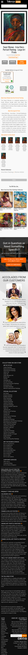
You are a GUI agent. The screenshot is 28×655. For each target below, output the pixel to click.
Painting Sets (7, 429)
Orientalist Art (7, 380)
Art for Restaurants (8, 452)
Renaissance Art (8, 385)
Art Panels (6, 393)
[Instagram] (23, 639)
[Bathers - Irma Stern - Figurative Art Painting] (20, 200)
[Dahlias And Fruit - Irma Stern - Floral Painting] (20, 219)
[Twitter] (19, 639)
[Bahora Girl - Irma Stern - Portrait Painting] (6, 199)
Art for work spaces (9, 456)
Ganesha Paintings (8, 401)
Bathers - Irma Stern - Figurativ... (19, 209)
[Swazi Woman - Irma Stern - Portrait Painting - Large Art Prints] (14, 27)
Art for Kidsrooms (8, 448)
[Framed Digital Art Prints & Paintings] (1, 540)
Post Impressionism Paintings (11, 383)
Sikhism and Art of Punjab (10, 434)
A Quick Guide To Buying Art (3, 623)
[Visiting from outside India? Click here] (20, 471)
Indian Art (6, 373)
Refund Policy (4, 633)
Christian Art (7, 413)
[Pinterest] (26, 639)
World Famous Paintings (10, 416)
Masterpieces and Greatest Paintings (13, 421)
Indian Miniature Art (8, 375)
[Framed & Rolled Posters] (18, 511)
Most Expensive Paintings (10, 422)
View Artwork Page (13, 57)
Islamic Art (6, 372)
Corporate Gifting (8, 463)
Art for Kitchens (8, 447)
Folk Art (5, 378)
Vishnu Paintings (8, 400)
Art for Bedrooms (8, 445)
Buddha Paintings (8, 396)
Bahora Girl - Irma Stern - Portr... (6, 209)
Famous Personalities (9, 432)
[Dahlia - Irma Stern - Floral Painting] (6, 220)
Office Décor (7, 461)
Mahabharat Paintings (9, 419)
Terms (2, 634)
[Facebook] (21, 639)
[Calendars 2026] (12, 494)
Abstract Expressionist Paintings (12, 388)
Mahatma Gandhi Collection (11, 406)
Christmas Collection (9, 426)
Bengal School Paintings (10, 411)
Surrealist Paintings (8, 386)
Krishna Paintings (8, 395)
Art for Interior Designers (10, 465)
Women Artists (19, 172)
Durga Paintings (7, 435)
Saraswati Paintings (9, 404)
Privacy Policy (4, 639)
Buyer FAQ (3, 630)
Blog (2, 647)
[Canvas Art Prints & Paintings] (21, 523)
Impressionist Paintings (9, 370)
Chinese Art (6, 414)
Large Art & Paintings (9, 430)
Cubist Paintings (8, 367)
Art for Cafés (7, 455)
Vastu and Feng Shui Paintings (11, 438)
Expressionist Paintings (9, 369)
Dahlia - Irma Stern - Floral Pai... (6, 229)
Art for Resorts (7, 453)
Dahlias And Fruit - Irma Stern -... (19, 228)
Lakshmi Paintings (8, 403)
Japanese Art (7, 409)
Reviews (3, 631)
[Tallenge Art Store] (14, 2)
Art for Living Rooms (9, 443)
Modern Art (6, 377)
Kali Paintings (7, 437)
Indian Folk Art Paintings (10, 424)
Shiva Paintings (7, 398)
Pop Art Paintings (8, 382)
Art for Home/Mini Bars (9, 450)
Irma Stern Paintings (7, 172)
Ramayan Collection (9, 427)
